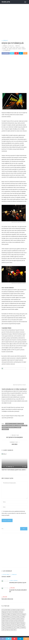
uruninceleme (9, 627)
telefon (3, 625)
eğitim (9, 614)
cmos (11, 47)
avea (22, 610)
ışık (7, 48)
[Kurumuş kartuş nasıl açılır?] (5, 582)
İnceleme (13, 587)
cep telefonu (15, 612)
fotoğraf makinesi (6, 616)
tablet (17, 623)
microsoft (21, 621)
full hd (13, 616)
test (14, 625)
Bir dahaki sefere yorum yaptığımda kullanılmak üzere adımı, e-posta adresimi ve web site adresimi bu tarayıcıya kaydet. (14, 513)
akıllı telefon (8, 610)
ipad (18, 619)
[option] (14, 462)
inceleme (8, 619)
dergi (21, 612)
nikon (10, 48)
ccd (8, 47)
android (14, 610)
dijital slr (4, 614)
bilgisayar (4, 612)
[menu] (25, 2)
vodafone (23, 627)
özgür (7, 630)
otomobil (13, 623)
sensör (19, 48)
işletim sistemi (5, 621)
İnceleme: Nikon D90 (7, 599)
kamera (12, 621)
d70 (20, 47)
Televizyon (9, 625)
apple (18, 610)
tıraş (3, 627)
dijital (23, 47)
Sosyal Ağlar (6, 574)
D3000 (17, 47)
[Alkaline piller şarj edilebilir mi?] (5, 591)
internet (13, 619)
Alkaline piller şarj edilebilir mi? (18, 591)
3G (2, 610)
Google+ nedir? (6, 576)
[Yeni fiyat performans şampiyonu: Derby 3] (14, 460)
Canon (5, 47)
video (18, 627)
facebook (14, 614)
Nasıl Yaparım (14, 580)
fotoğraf (4, 48)
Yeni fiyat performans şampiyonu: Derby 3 (14, 470)
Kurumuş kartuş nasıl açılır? (17, 582)
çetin (3, 630)
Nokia (7, 623)
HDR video (14, 444)
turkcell (18, 625)
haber (3, 619)
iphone (22, 619)
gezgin (17, 616)
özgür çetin (14, 48)
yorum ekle (17, 45)
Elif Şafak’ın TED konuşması (14, 437)
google (22, 616)
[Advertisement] (14, 20)
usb (14, 627)
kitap (16, 621)
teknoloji (23, 48)
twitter (22, 625)
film (19, 614)
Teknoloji (5, 40)
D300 (14, 47)
